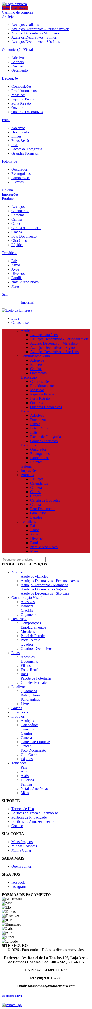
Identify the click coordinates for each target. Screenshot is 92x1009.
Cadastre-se (19, 8)
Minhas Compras (24, 846)
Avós (15, 269)
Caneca (16, 224)
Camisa (16, 219)
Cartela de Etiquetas (26, 228)
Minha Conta (21, 850)
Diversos (18, 274)
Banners (17, 62)
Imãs (14, 145)
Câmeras (17, 215)
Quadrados (19, 169)
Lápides (17, 245)
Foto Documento (24, 236)
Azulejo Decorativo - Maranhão (35, 33)
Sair (5, 294)
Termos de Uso (22, 809)
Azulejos (18, 207)
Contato (17, 826)
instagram (18, 887)
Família (16, 278)
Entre (6, 8)
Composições (21, 86)
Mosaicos (18, 95)
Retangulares (21, 174)
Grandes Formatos (25, 153)
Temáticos (9, 253)
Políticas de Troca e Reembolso (34, 813)
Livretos (17, 182)
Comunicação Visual (17, 50)
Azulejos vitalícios (25, 25)
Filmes (16, 136)
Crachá (16, 232)
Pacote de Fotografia (26, 149)
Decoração (10, 78)
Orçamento (19, 70)
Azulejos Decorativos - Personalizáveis (40, 29)
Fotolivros (9, 161)
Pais (14, 261)
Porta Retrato (21, 103)
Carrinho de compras (17, 12)
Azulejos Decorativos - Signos (34, 37)
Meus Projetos (22, 842)
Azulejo (8, 17)
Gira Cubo (19, 241)
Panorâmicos (20, 178)
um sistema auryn (12, 995)
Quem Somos (21, 866)
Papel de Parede (23, 99)
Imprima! (27, 302)
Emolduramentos (24, 91)
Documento (20, 132)
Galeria (7, 190)
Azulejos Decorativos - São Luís (35, 42)
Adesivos (18, 58)
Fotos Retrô (20, 141)
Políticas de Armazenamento (32, 822)
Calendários (20, 211)
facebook (18, 882)
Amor (15, 265)
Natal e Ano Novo (25, 282)
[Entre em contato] (12, 1005)
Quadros (17, 108)
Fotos (6, 120)
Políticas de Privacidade (29, 817)
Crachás (17, 66)
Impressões (10, 194)
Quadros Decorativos (27, 112)
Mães (15, 286)
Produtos (8, 199)
